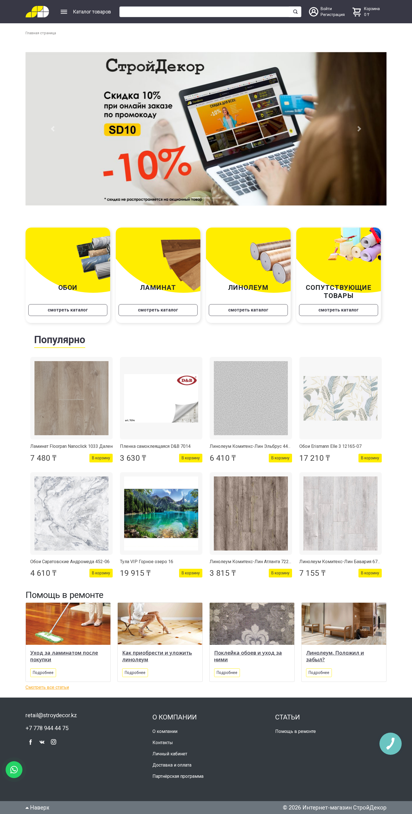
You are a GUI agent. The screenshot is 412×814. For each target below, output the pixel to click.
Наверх (39, 807)
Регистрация (333, 14)
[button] (53, 129)
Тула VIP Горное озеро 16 (146, 561)
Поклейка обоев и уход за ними (248, 656)
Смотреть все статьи (47, 687)
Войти (326, 8)
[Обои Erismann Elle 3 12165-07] (340, 398)
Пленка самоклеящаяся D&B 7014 (155, 446)
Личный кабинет (169, 753)
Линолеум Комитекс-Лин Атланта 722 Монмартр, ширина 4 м (273, 561)
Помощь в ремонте (295, 731)
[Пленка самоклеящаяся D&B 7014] (161, 398)
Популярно (59, 340)
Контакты (162, 742)
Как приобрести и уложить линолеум (157, 656)
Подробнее (43, 672)
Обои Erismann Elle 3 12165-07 (330, 446)
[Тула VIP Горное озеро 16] (161, 513)
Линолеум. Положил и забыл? (335, 656)
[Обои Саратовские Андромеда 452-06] (71, 513)
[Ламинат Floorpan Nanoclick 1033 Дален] (71, 398)
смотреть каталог (68, 310)
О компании (164, 731)
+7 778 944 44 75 (47, 728)
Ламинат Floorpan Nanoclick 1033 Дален (71, 446)
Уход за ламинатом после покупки (64, 656)
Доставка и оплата (171, 765)
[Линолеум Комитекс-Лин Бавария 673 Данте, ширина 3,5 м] (340, 513)
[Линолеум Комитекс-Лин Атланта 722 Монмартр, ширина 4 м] (251, 513)
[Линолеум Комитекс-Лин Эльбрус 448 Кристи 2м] (251, 398)
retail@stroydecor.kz (51, 715)
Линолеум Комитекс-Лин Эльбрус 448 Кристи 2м (261, 446)
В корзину (101, 458)
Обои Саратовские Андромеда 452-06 (70, 561)
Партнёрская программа (177, 776)
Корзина (372, 8)
